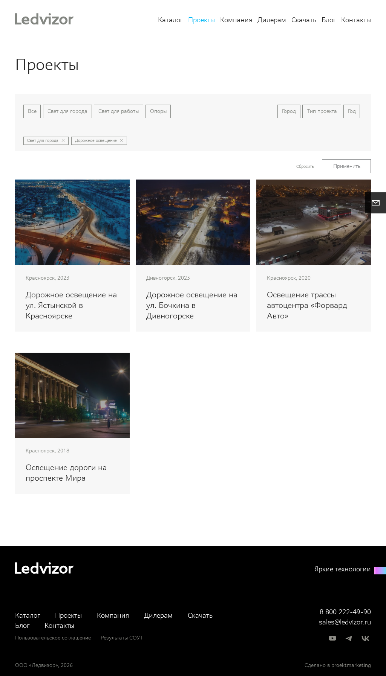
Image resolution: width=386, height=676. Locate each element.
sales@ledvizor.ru (345, 622)
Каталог (170, 20)
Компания (236, 20)
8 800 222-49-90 (345, 612)
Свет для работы (118, 111)
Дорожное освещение (96, 140)
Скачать (303, 20)
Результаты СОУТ (122, 637)
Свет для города (67, 111)
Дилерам (271, 20)
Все (32, 111)
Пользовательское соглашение (53, 637)
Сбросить (305, 166)
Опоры (158, 111)
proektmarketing (351, 665)
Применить (346, 166)
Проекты (201, 20)
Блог (329, 20)
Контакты (356, 20)
